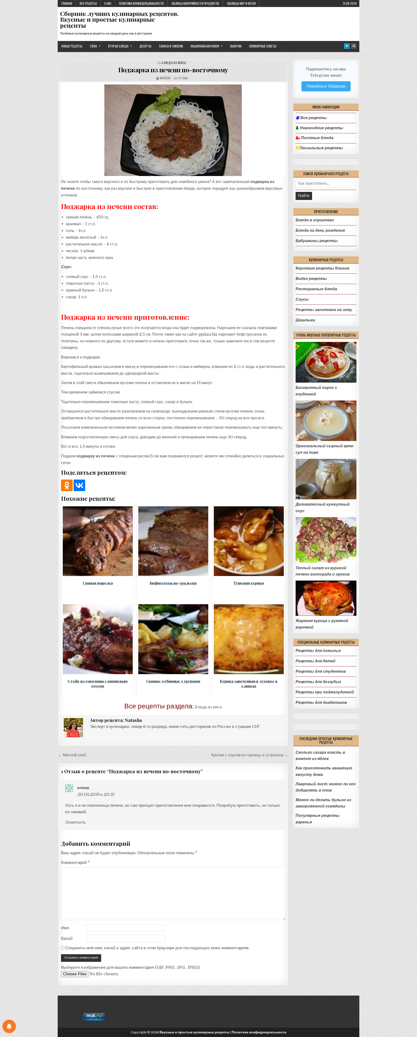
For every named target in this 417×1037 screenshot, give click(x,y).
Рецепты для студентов (321, 671)
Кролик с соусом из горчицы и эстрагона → (249, 755)
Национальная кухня (205, 46)
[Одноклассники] (67, 485)
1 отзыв (182, 78)
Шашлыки (305, 320)
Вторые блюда (118, 46)
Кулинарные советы (262, 46)
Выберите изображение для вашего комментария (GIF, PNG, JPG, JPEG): (131, 967)
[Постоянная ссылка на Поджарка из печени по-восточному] (173, 130)
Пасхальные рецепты (321, 148)
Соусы (302, 299)
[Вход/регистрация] (347, 46)
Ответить (75, 822)
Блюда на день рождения (320, 230)
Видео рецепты (311, 278)
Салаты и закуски (171, 46)
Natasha (165, 78)
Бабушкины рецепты (317, 240)
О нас (107, 3)
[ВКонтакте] (79, 485)
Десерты (145, 46)
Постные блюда (317, 138)
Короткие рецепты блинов (322, 268)
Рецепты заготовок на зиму (324, 309)
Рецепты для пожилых (318, 650)
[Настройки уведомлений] (9, 1026)
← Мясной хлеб (72, 755)
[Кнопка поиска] (354, 46)
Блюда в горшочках (315, 220)
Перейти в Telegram (326, 86)
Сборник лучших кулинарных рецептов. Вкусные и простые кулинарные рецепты (119, 19)
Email (67, 938)
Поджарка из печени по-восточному (173, 69)
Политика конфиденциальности (141, 3)
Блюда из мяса (174, 63)
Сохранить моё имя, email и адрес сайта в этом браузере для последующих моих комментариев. (157, 948)
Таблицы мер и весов (241, 3)
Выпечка (236, 46)
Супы (93, 46)
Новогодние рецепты (321, 128)
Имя (65, 928)
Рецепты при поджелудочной (325, 692)
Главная (66, 3)
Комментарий (75, 862)
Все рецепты (88, 3)
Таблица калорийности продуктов (195, 3)
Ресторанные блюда (316, 289)
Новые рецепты (71, 46)
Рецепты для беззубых (318, 681)
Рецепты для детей (315, 661)
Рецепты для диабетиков (321, 702)
